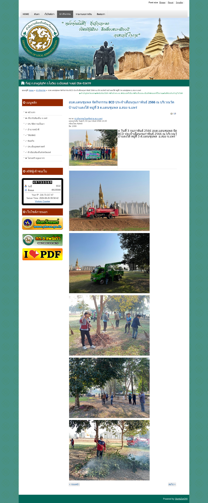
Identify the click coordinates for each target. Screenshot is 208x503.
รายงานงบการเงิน (84, 14)
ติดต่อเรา (101, 14)
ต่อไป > (172, 484)
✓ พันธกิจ (29, 141)
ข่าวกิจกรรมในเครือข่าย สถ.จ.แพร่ (88, 119)
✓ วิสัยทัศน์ (30, 135)
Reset (170, 2)
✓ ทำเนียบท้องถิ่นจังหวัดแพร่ (38, 152)
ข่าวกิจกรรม (65, 14)
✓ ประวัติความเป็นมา (35, 124)
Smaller (179, 2)
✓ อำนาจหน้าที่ (32, 129)
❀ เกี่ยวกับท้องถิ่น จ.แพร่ (36, 118)
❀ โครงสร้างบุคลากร (35, 158)
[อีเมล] (174, 114)
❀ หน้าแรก (30, 112)
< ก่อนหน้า (74, 484)
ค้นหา (36, 14)
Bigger (162, 2)
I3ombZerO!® (181, 499)
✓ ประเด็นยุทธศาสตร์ (35, 146)
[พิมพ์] (171, 114)
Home (26, 14)
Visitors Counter (42, 201)
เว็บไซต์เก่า (49, 14)
